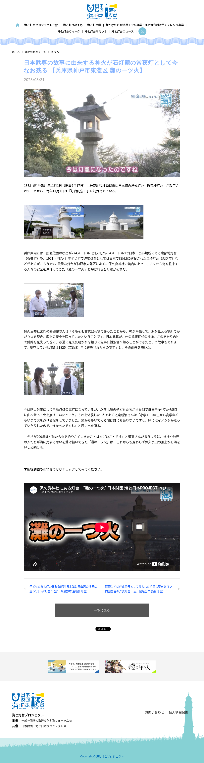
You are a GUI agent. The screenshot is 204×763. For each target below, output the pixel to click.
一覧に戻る (102, 610)
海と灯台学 (94, 25)
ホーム (18, 25)
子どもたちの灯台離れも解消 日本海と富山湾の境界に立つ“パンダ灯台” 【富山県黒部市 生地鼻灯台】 (63, 588)
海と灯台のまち (73, 25)
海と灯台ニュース (123, 31)
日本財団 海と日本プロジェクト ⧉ (44, 726)
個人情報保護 (178, 712)
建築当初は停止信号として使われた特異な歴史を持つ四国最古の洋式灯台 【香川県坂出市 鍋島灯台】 (138, 588)
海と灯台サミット (96, 31)
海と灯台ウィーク (69, 31)
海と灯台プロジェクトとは (41, 25)
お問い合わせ (154, 712)
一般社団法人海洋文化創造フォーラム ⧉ (47, 720)
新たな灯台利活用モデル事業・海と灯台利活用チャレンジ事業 (145, 25)
